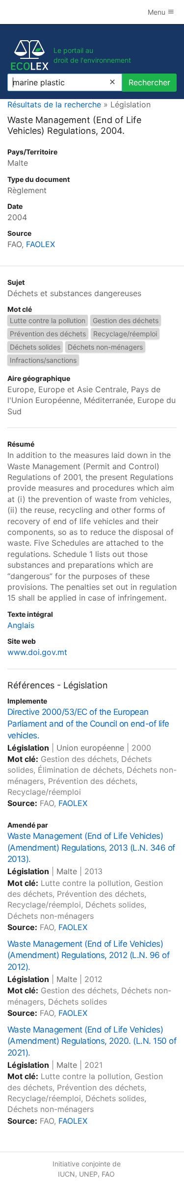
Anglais (20, 625)
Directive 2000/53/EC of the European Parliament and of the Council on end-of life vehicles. (88, 723)
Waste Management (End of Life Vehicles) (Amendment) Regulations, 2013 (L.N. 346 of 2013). (91, 847)
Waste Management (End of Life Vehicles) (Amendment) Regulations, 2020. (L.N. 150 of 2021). (91, 1041)
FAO (108, 1174)
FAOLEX (40, 244)
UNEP (88, 1174)
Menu (157, 12)
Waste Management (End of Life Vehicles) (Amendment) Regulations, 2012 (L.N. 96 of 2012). (88, 955)
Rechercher (149, 82)
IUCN (66, 1174)
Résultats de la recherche (54, 104)
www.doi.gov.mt (37, 652)
